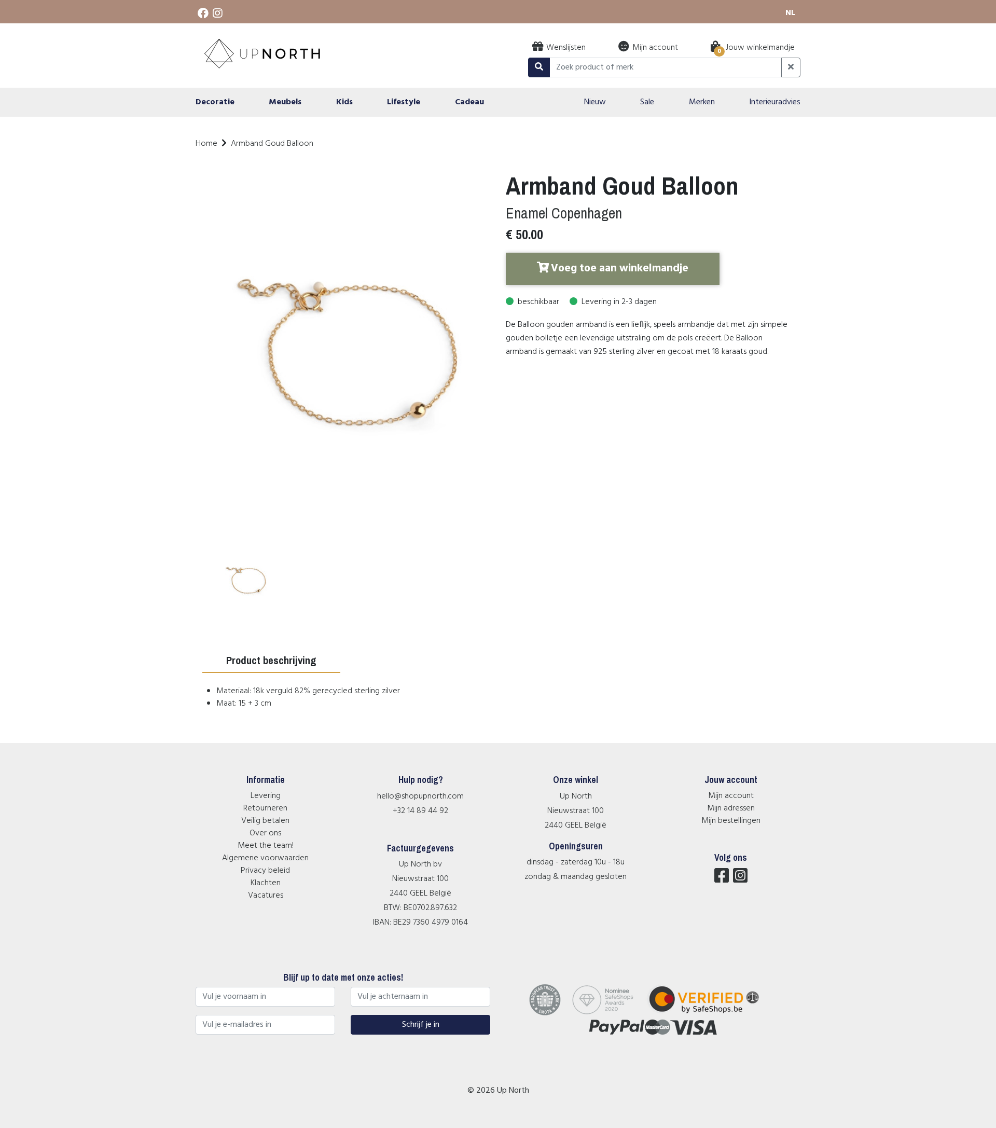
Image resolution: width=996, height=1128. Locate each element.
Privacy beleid (265, 870)
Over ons (265, 833)
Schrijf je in (420, 1024)
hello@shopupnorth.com (420, 796)
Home (206, 143)
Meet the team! (266, 846)
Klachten (266, 883)
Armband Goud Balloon (272, 143)
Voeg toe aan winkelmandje (619, 268)
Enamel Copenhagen (564, 213)
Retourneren (265, 808)
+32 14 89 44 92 (420, 811)
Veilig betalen (265, 821)
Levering (266, 796)
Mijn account (731, 796)
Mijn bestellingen (730, 821)
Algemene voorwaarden (265, 858)
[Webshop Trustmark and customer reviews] (710, 1013)
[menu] (498, 102)
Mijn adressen (731, 808)
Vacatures (265, 895)
